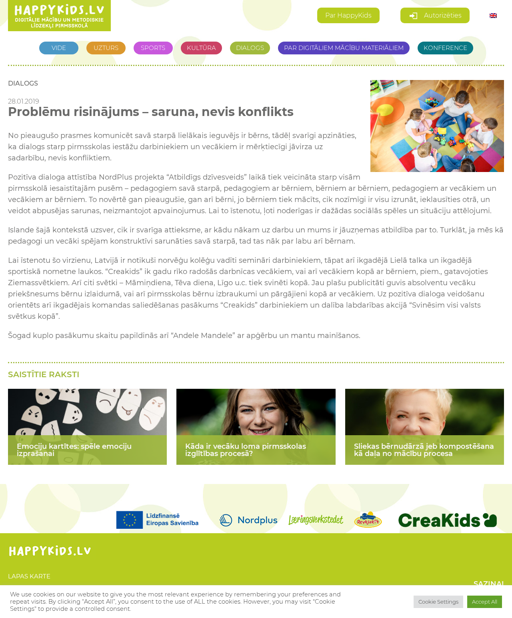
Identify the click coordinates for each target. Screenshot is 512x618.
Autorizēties (442, 15)
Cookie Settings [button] (438, 601)
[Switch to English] (493, 15)
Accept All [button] (484, 601)
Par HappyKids (348, 15)
